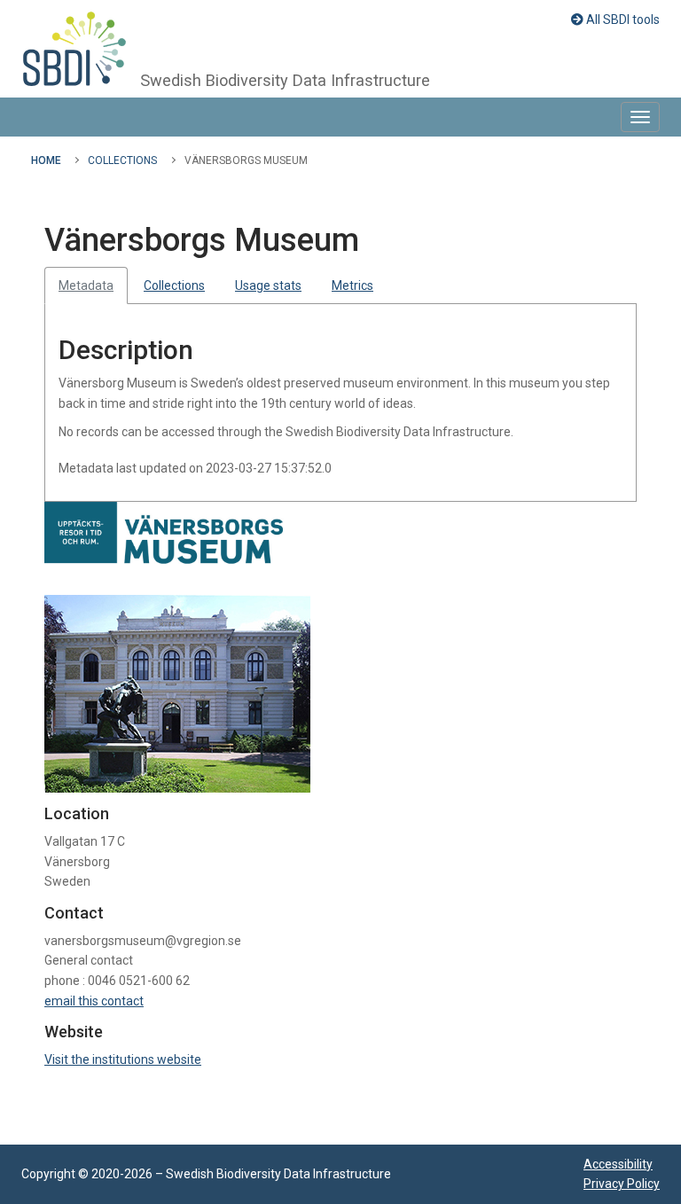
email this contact (94, 1001)
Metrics (352, 285)
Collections (122, 160)
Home (46, 160)
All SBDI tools (621, 19)
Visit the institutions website (122, 1059)
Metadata (86, 285)
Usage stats (268, 285)
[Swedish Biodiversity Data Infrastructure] (74, 49)
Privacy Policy (621, 1184)
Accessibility (618, 1164)
